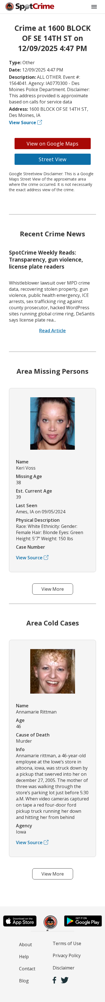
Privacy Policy (67, 955)
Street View (52, 159)
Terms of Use (67, 943)
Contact (27, 969)
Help (24, 956)
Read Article (52, 330)
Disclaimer (63, 968)
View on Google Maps (52, 143)
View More (52, 589)
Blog (24, 981)
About (25, 944)
